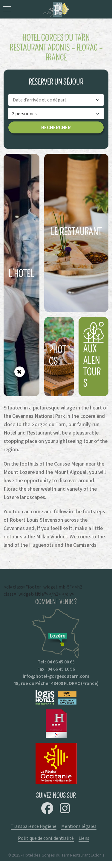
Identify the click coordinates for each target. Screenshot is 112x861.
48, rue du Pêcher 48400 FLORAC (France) (56, 683)
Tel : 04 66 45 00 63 (56, 662)
